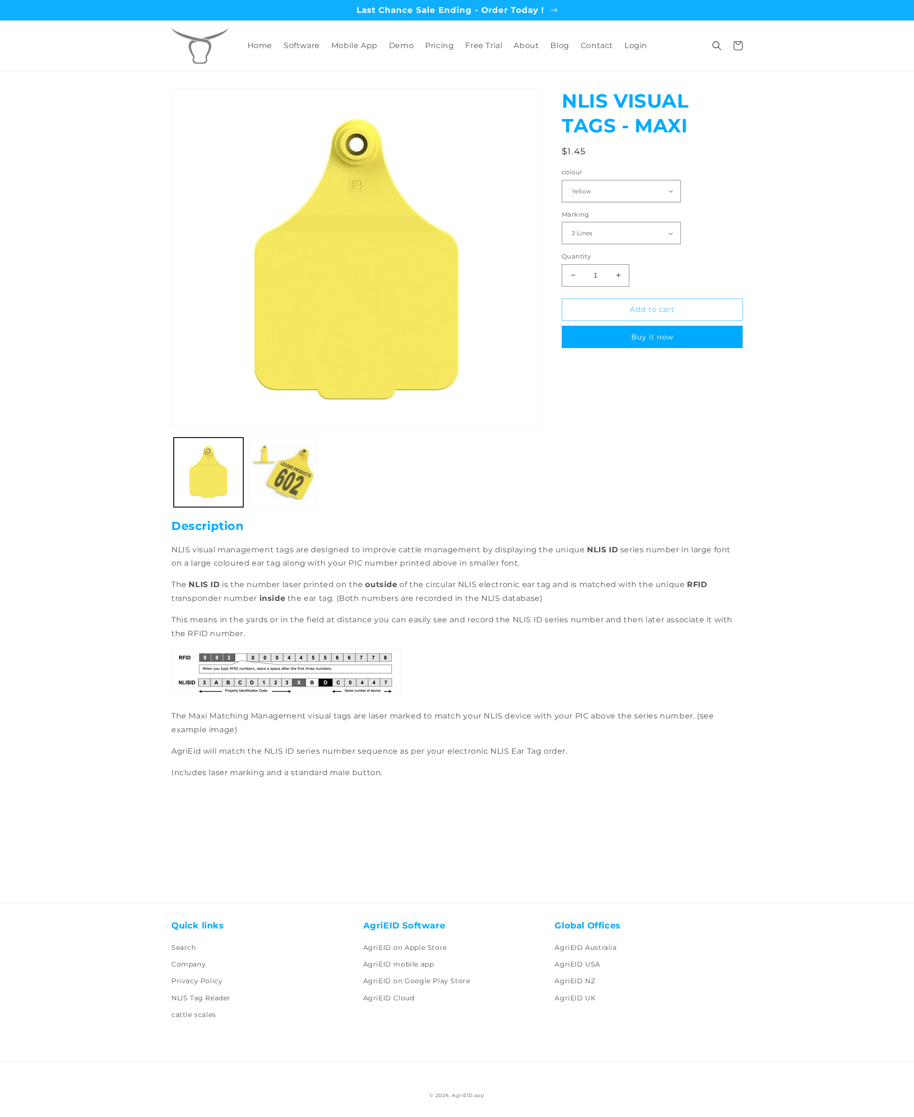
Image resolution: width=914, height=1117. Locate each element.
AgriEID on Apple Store (405, 947)
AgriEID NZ (575, 981)
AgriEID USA (577, 964)
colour (572, 172)
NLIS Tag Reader (200, 998)
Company (188, 964)
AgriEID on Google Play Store (416, 981)
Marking (575, 214)
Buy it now (652, 336)
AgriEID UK (575, 998)
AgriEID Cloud (389, 998)
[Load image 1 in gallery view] (208, 472)
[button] (716, 45)
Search (183, 947)
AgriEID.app (468, 1095)
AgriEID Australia (585, 947)
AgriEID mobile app (398, 964)
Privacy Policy (196, 981)
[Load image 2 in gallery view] (283, 472)
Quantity (576, 256)
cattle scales (193, 1014)
